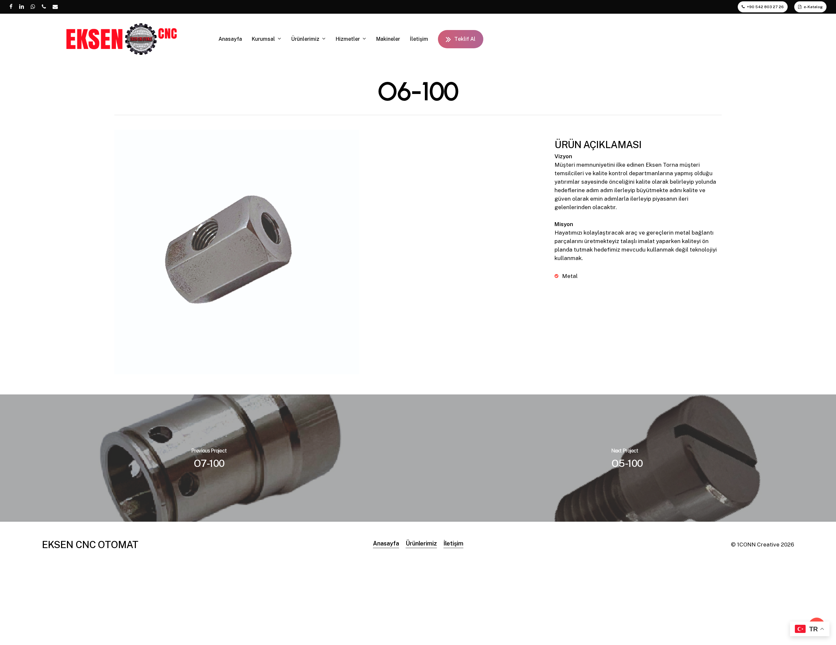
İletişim (453, 543)
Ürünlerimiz (421, 543)
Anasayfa (386, 543)
